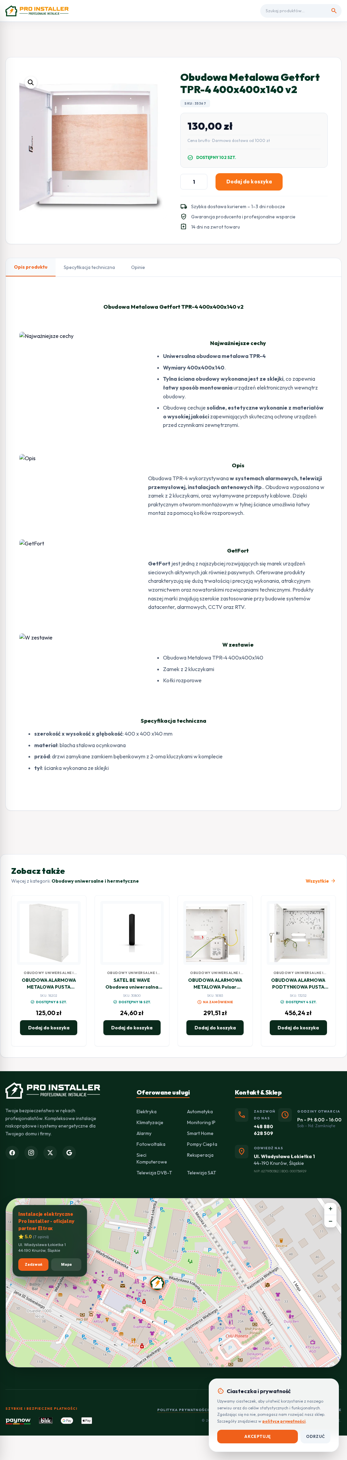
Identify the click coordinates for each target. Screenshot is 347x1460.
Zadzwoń (33, 1264)
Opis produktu (30, 267)
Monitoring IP (201, 1122)
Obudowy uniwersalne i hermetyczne (95, 881)
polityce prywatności (284, 1421)
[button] (31, 82)
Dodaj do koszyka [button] (48, 1028)
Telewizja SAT (201, 1173)
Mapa (66, 1264)
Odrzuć (315, 1436)
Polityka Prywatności (183, 1410)
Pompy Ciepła (202, 1144)
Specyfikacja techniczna (89, 267)
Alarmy (144, 1133)
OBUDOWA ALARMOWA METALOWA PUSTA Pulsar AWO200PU (49, 987)
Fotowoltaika (151, 1144)
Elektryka (147, 1111)
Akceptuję (257, 1436)
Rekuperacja (200, 1155)
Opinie (138, 267)
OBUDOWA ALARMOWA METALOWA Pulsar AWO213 (215, 987)
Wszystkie (321, 881)
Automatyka (200, 1111)
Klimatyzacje (150, 1122)
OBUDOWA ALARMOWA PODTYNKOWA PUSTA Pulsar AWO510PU (298, 987)
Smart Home (200, 1133)
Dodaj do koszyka (249, 181)
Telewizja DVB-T (154, 1173)
